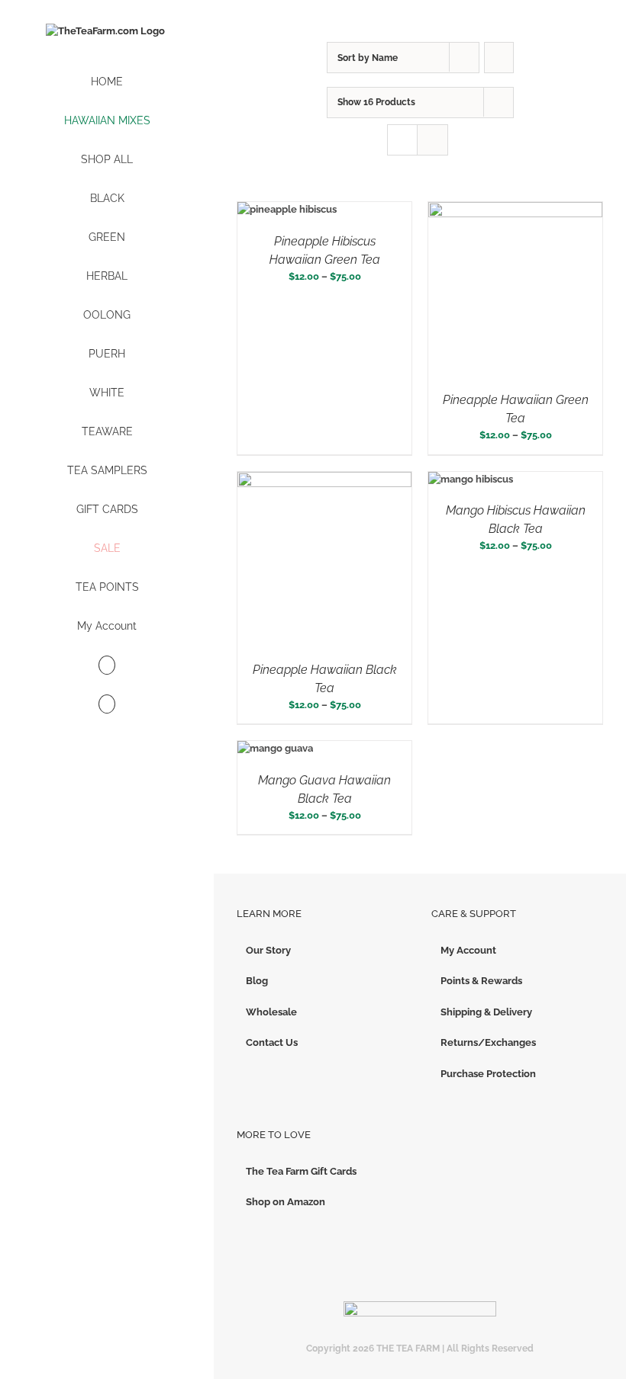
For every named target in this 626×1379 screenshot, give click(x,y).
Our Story (268, 950)
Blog (257, 980)
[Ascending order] (499, 57)
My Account (468, 950)
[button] (107, 704)
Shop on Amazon (285, 1201)
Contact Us (272, 1042)
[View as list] (432, 140)
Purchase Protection (488, 1073)
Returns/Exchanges (488, 1042)
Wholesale (271, 1012)
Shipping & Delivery (486, 1012)
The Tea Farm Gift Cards (301, 1171)
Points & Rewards (481, 980)
